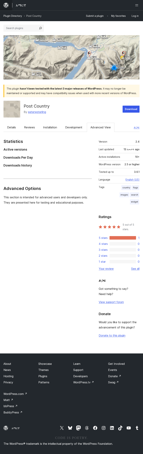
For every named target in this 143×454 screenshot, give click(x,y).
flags (135, 187)
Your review (106, 268)
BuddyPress (12, 412)
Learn (76, 364)
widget (134, 201)
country (126, 187)
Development (73, 127)
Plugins (42, 376)
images (124, 194)
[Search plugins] (40, 28)
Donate (114, 376)
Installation (50, 127)
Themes (43, 370)
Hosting (8, 376)
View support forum (111, 302)
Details (11, 127)
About (7, 364)
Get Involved (116, 364)
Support (78, 370)
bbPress (10, 406)
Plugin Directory (12, 15)
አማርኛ (16, 428)
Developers (80, 376)
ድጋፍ (137, 127)
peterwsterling (37, 112)
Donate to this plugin (112, 335)
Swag (113, 382)
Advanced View (101, 127)
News (7, 370)
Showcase (45, 364)
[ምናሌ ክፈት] (137, 5)
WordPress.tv (83, 382)
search (134, 194)
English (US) (133, 179)
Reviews (29, 127)
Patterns (43, 382)
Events (112, 370)
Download (131, 109)
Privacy (8, 382)
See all (135, 268)
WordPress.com (15, 394)
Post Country (37, 106)
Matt (8, 400)
